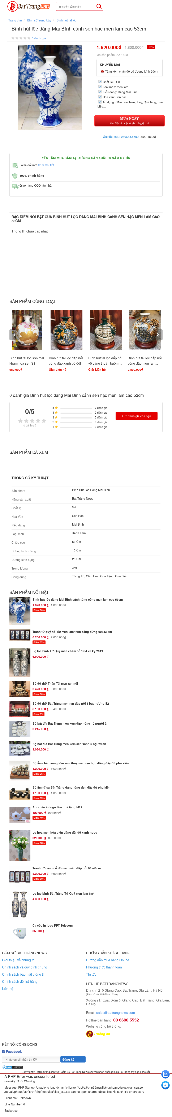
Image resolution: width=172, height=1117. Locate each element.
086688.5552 (129, 136)
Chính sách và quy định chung (24, 967)
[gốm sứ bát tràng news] (30, 6)
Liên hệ (7, 988)
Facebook (13, 1051)
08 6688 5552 (126, 1020)
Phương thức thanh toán (104, 967)
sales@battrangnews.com (110, 1012)
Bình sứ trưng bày (39, 20)
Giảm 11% (39, 642)
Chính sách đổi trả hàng (20, 981)
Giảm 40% (39, 818)
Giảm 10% (39, 610)
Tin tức (91, 974)
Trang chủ (15, 20)
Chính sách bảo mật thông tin (24, 974)
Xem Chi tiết (46, 165)
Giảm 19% (39, 798)
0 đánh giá (39, 38)
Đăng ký (68, 1059)
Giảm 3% (38, 714)
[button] (88, 48)
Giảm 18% (39, 843)
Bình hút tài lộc (66, 20)
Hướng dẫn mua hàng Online (107, 960)
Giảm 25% (39, 774)
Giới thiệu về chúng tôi (18, 960)
